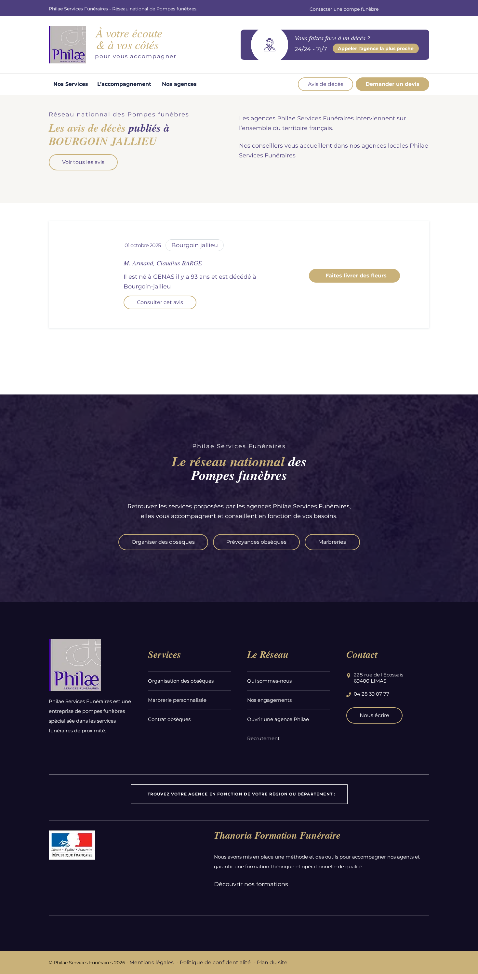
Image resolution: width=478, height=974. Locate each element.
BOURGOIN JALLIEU (194, 245)
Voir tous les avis (83, 162)
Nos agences (179, 84)
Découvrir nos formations (251, 884)
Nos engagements (269, 700)
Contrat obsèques (169, 719)
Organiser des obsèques (163, 542)
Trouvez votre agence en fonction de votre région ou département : (242, 794)
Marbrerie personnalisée (177, 700)
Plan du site (272, 962)
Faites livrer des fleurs (354, 276)
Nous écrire (374, 715)
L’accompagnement (124, 84)
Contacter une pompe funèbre (344, 9)
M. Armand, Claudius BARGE (163, 263)
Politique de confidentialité (215, 962)
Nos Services (70, 84)
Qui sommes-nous (269, 681)
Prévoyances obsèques (256, 542)
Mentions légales (151, 962)
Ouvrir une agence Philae (278, 719)
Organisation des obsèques (181, 681)
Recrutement (263, 738)
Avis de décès (325, 84)
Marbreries (332, 542)
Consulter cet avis (160, 302)
